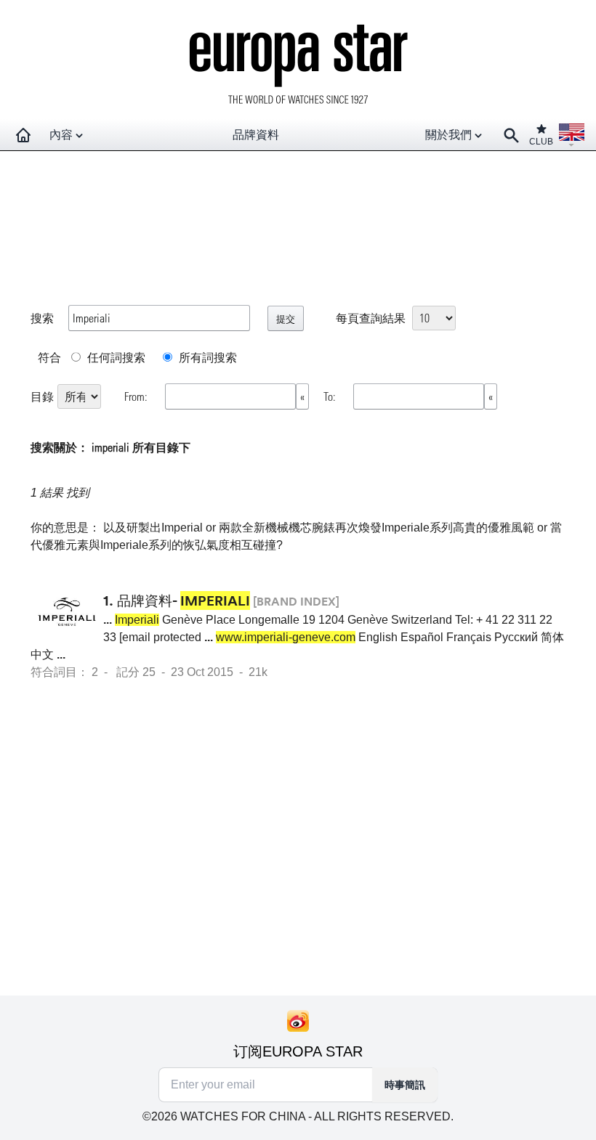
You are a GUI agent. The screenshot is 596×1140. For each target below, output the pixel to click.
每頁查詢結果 (371, 318)
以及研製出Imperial (153, 527)
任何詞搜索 (114, 357)
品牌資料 (256, 135)
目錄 (42, 396)
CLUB (541, 142)
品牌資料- (183, 600)
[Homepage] (23, 135)
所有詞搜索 (206, 357)
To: (331, 396)
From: (137, 396)
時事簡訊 (404, 1085)
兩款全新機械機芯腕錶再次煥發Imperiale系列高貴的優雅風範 (376, 527)
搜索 (42, 318)
